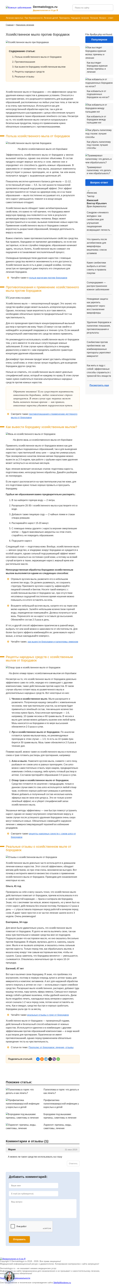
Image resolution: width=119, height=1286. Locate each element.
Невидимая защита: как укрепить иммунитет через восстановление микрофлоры (97, 306)
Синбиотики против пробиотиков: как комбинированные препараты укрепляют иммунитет (99, 349)
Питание (94, 18)
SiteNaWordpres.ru (62, 1282)
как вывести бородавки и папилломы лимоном (53, 641)
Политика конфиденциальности (15, 1278)
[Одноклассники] (42, 1059)
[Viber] (54, 1059)
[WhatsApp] (58, 1059)
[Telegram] (46, 1059)
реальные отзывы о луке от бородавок (48, 1015)
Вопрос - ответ (106, 18)
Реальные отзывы (24, 76)
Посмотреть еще (99, 385)
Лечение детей (51, 18)
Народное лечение (80, 18)
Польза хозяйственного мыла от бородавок (38, 57)
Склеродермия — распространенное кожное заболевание (98, 286)
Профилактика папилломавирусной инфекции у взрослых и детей (61, 1103)
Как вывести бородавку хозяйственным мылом (40, 67)
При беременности (34, 18)
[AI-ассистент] (9, 1277)
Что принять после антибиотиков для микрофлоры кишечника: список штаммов (97, 246)
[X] (50, 1059)
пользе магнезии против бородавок (48, 278)
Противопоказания (25, 62)
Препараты (64, 18)
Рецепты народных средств (30, 71)
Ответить (73, 1163)
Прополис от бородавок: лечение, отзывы (51, 1047)
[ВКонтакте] (38, 1059)
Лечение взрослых (14, 18)
